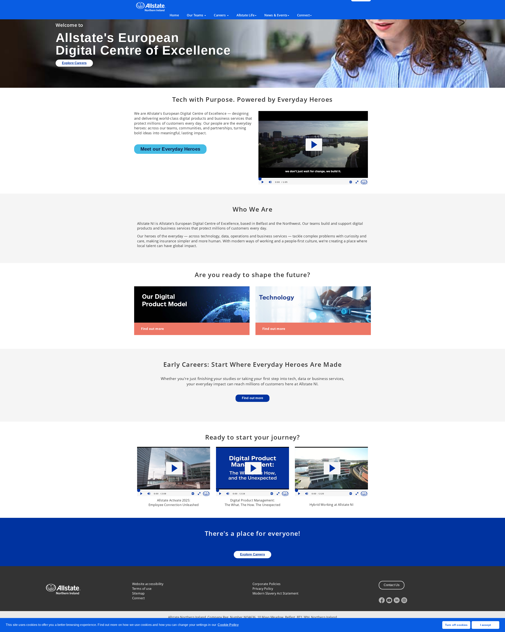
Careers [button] (220, 15)
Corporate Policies (266, 584)
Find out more (152, 329)
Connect (138, 598)
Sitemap (138, 593)
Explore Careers (74, 63)
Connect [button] (303, 15)
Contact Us (392, 585)
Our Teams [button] (195, 15)
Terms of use (142, 588)
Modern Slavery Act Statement (275, 593)
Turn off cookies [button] (456, 624)
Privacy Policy (262, 588)
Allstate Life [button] (245, 15)
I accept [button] (485, 624)
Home (174, 15)
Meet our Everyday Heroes (170, 149)
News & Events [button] (275, 15)
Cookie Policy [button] (228, 624)
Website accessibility (147, 584)
